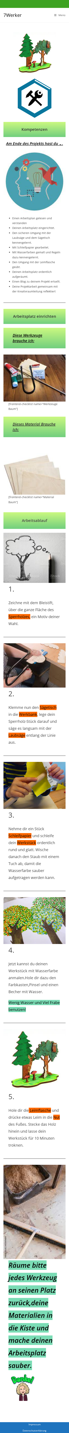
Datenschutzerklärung (34, 1430)
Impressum (35, 1424)
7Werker (12, 15)
